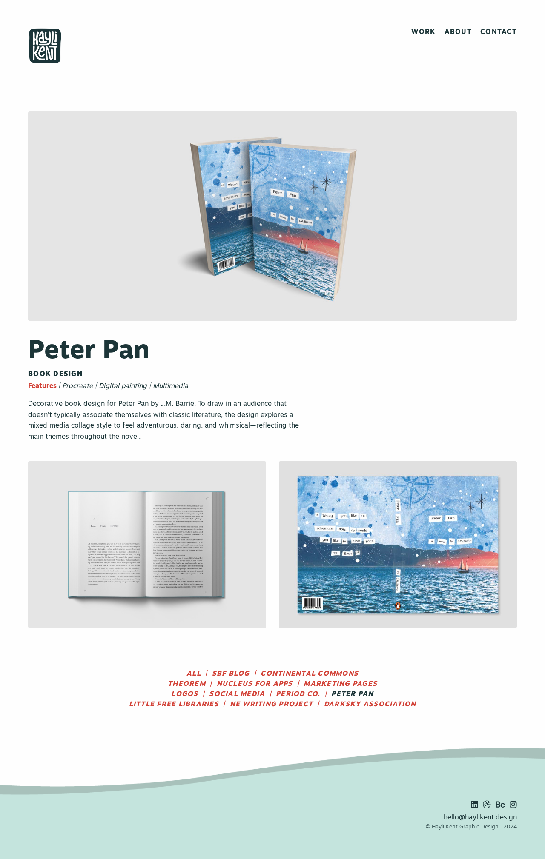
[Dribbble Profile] (486, 805)
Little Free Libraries (174, 704)
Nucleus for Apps (255, 684)
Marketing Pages (340, 684)
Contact (498, 32)
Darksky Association (370, 704)
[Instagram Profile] (512, 805)
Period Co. (298, 694)
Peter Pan (352, 694)
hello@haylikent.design (480, 817)
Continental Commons (310, 674)
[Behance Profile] (499, 805)
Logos (184, 694)
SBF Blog (231, 674)
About (458, 32)
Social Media (237, 694)
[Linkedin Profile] (473, 805)
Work (423, 32)
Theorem (187, 684)
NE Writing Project (271, 704)
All (193, 674)
